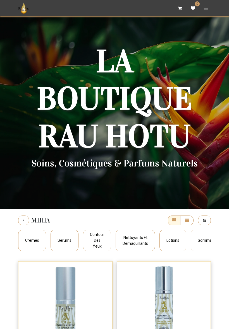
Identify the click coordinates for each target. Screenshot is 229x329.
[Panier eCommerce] (179, 8)
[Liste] (187, 220)
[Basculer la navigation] (206, 8)
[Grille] (174, 220)
